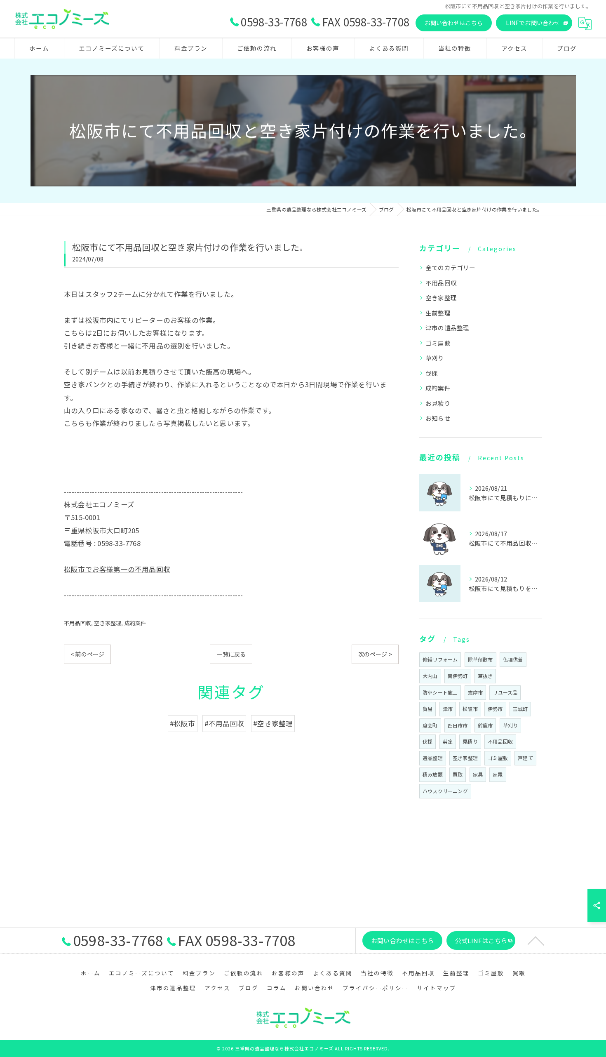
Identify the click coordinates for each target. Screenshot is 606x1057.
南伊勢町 (458, 675)
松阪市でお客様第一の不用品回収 (117, 569)
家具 (478, 774)
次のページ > (375, 654)
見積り (470, 741)
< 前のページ (87, 654)
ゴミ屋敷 (438, 343)
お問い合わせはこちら (454, 23)
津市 (448, 708)
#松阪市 (182, 723)
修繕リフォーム (440, 659)
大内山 (430, 675)
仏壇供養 (513, 659)
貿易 (427, 708)
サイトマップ (436, 988)
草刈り (434, 357)
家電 (498, 774)
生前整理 (438, 312)
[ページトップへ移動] (536, 940)
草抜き (485, 675)
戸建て (525, 757)
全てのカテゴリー (450, 267)
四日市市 (458, 725)
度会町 (430, 725)
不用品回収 (77, 623)
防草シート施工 (440, 692)
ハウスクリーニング (445, 790)
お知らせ (438, 418)
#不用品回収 (224, 723)
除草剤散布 (480, 659)
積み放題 (433, 774)
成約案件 (135, 623)
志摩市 (475, 692)
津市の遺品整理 (447, 327)
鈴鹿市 (485, 725)
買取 (458, 774)
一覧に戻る (231, 654)
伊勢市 (495, 708)
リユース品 (505, 692)
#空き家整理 (273, 723)
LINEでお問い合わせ (533, 23)
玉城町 (520, 708)
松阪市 (470, 708)
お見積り (438, 403)
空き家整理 (107, 623)
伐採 (431, 373)
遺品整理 (433, 757)
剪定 (448, 741)
